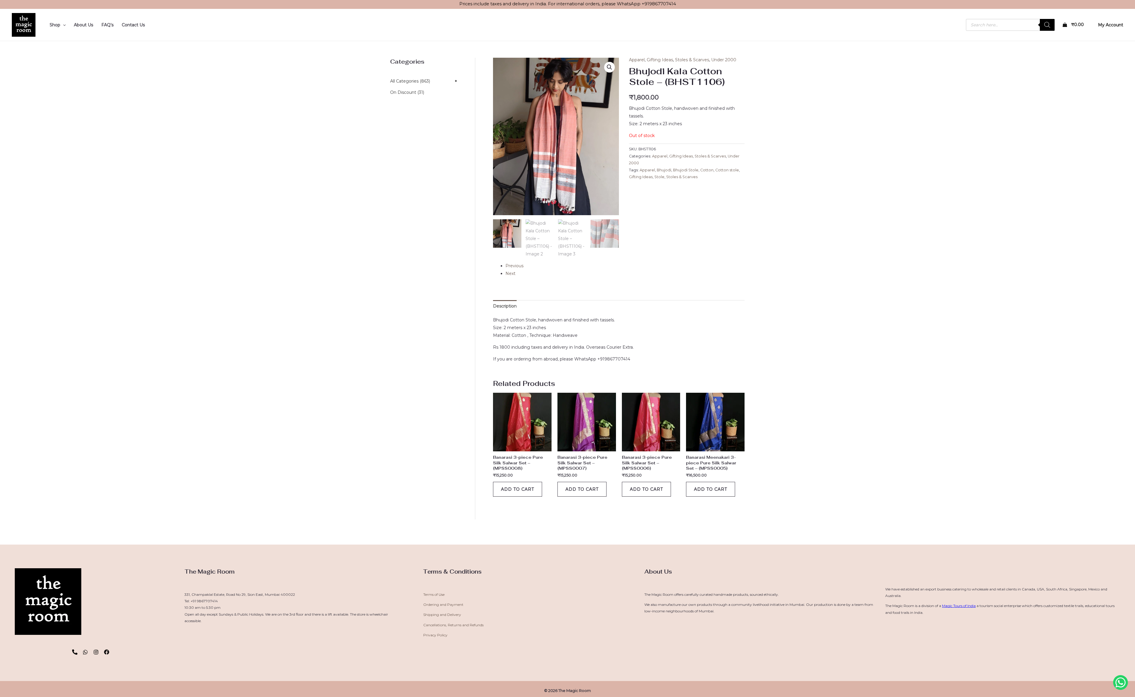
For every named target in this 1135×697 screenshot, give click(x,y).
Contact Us (133, 25)
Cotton (707, 170)
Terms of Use (434, 594)
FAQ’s (107, 25)
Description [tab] (505, 306)
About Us (83, 25)
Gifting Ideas (660, 59)
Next (510, 273)
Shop (55, 25)
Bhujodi (664, 170)
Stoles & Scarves (692, 59)
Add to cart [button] (517, 489)
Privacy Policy (435, 635)
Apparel (637, 59)
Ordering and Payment (443, 604)
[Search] (1047, 25)
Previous (514, 265)
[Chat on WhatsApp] (1120, 682)
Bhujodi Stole (685, 170)
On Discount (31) (407, 92)
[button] (63, 24)
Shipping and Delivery (442, 614)
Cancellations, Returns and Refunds (453, 625)
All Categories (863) (410, 81)
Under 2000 (723, 59)
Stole (659, 177)
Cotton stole (727, 170)
